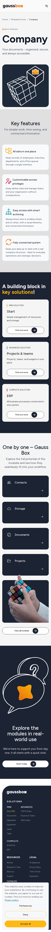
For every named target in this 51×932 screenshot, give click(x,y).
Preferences (25, 905)
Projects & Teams (28, 816)
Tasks (9, 833)
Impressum (33, 876)
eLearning (11, 845)
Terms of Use (34, 872)
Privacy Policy (35, 867)
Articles (10, 863)
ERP (8, 850)
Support (10, 876)
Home (5, 19)
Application (11, 820)
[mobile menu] (46, 6)
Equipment (11, 825)
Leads (9, 829)
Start (11, 811)
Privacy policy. (12, 900)
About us (10, 872)
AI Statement (34, 863)
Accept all (25, 923)
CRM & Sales (26, 811)
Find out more (21, 330)
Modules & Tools (13, 867)
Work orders (25, 820)
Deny (25, 914)
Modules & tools (18, 19)
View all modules (21, 631)
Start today (21, 764)
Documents (11, 816)
